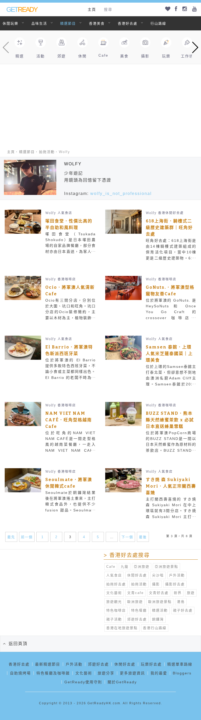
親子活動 (114, 619)
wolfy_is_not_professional (121, 193)
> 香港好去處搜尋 (127, 555)
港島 (181, 602)
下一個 (127, 537)
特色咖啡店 (116, 610)
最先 (11, 537)
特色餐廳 (139, 610)
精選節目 (68, 23)
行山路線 (158, 23)
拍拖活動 (47, 152)
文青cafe (135, 593)
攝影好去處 (175, 584)
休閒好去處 (137, 575)
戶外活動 (177, 575)
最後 (143, 537)
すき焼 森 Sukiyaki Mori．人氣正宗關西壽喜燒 (171, 486)
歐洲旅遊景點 (160, 602)
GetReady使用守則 (83, 682)
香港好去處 (127, 23)
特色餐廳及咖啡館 (53, 673)
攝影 (156, 584)
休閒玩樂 (10, 23)
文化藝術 (114, 593)
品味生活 (39, 23)
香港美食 (97, 23)
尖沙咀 (158, 575)
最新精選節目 (47, 664)
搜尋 (108, 9)
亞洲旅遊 (141, 567)
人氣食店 (65, 213)
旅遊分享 (106, 673)
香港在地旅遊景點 (122, 628)
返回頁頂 (18, 643)
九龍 (125, 567)
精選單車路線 (179, 664)
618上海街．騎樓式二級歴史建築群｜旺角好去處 (169, 228)
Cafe (110, 567)
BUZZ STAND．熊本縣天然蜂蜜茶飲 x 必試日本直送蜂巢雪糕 (170, 420)
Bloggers (182, 673)
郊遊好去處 (137, 619)
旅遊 (191, 593)
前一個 (27, 537)
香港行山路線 (154, 628)
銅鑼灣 (158, 619)
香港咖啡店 (67, 279)
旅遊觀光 (114, 602)
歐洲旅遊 (135, 602)
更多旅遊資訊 (132, 673)
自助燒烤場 (20, 673)
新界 (178, 593)
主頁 (92, 9)
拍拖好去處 (116, 584)
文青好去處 (159, 593)
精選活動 (160, 610)
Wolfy (50, 213)
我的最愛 (158, 673)
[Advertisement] (100, 103)
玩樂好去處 (151, 664)
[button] (194, 47)
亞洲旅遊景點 (166, 567)
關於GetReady (122, 682)
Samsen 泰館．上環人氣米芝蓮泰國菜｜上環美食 (169, 354)
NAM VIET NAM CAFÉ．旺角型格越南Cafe (68, 420)
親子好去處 (183, 610)
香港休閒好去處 (171, 213)
